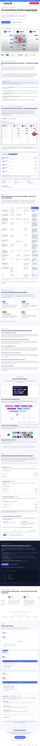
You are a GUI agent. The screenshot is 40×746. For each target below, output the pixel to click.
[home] (8, 3)
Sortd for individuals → (5, 356)
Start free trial (20, 661)
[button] (2, 3)
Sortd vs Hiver (11, 281)
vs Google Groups (28, 281)
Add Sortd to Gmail (5, 22)
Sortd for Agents (5, 564)
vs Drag (23, 281)
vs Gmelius (20, 281)
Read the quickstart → (14, 564)
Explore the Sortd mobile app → (30, 446)
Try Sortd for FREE (34, 3)
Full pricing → (23, 722)
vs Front (16, 281)
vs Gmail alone (33, 281)
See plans (20, 641)
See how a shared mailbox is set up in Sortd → (8, 321)
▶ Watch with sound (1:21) (17, 22)
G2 (24, 611)
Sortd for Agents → (6, 370)
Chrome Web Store (21, 611)
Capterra (27, 611)
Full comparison (16, 343)
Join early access (6, 717)
